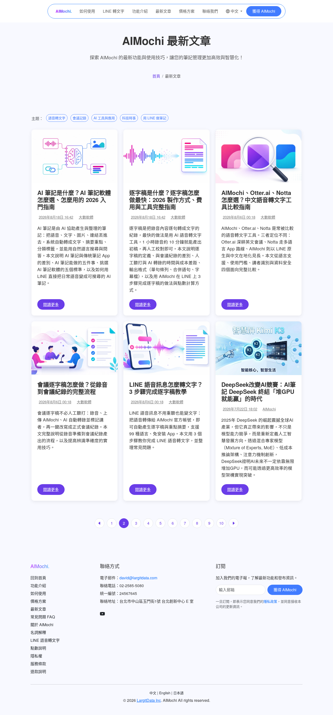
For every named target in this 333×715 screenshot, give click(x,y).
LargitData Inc (149, 700)
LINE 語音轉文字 (45, 640)
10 (221, 523)
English (164, 692)
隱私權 (36, 656)
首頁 (156, 76)
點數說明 (38, 648)
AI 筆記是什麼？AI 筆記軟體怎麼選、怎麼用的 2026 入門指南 (74, 199)
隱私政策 (270, 601)
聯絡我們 (210, 11)
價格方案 (187, 11)
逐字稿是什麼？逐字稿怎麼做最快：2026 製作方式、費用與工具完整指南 (165, 199)
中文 (152, 692)
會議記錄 (79, 117)
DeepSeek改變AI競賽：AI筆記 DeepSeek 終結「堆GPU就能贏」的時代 (258, 391)
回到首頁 (38, 578)
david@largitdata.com (138, 578)
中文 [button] (234, 11)
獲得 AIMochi (263, 11)
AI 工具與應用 (104, 117)
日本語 (178, 692)
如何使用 (87, 11)
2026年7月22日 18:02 (240, 408)
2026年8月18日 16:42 (56, 217)
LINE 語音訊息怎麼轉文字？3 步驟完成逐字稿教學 (166, 388)
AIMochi (269, 408)
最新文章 (163, 11)
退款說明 (38, 671)
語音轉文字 (56, 117)
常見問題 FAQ (42, 617)
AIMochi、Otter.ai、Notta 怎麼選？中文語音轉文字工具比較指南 (256, 199)
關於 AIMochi (41, 624)
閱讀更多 (51, 304)
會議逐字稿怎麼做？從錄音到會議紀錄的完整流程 (72, 388)
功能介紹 (140, 11)
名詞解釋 (38, 632)
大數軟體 (86, 217)
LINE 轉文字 (113, 11)
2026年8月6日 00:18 (239, 217)
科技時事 (129, 117)
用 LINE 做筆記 (154, 117)
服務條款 (38, 663)
